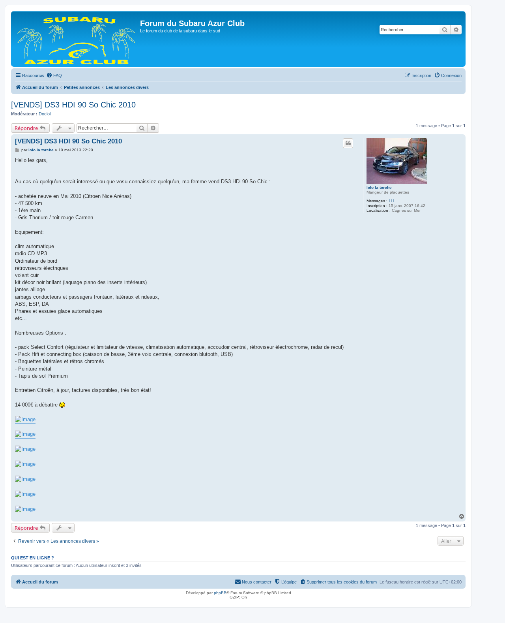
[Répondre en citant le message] (348, 143)
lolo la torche (379, 187)
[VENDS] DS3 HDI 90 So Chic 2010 (73, 104)
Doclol (44, 113)
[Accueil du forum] (76, 39)
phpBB (220, 593)
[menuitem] (54, 75)
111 (392, 201)
